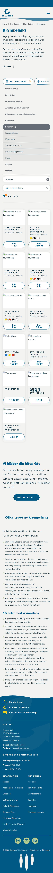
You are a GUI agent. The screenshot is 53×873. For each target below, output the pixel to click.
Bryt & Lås (10, 95)
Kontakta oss (25, 497)
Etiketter (9, 120)
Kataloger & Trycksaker (13, 788)
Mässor (6, 782)
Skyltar (8, 164)
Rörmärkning (11, 89)
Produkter (14, 24)
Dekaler (9, 170)
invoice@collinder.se (20, 748)
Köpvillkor (31, 800)
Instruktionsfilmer (10, 800)
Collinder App (8, 812)
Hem (5, 24)
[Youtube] (26, 841)
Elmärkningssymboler (14, 152)
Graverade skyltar (14, 101)
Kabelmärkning (11, 133)
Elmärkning (28, 24)
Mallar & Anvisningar (11, 806)
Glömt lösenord (34, 794)
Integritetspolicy (10, 830)
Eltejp (7, 158)
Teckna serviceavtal (35, 812)
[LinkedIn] (35, 841)
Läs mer (7, 66)
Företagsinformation (12, 818)
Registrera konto (34, 788)
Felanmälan (32, 806)
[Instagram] (18, 841)
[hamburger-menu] (48, 13)
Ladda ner (7, 794)
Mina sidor (31, 782)
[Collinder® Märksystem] (7, 12)
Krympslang (10, 139)
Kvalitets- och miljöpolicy (13, 824)
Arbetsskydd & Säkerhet (17, 108)
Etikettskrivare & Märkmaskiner (20, 114)
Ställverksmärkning (13, 145)
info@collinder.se (17, 745)
